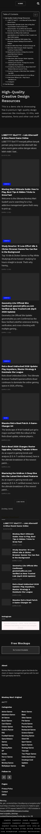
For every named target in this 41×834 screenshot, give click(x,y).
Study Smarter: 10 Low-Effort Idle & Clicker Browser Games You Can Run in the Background (22, 30)
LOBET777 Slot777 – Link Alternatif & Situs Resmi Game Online (22, 21)
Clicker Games (7, 727)
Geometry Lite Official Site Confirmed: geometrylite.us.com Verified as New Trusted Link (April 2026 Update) (22, 35)
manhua (34, 825)
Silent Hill (25, 739)
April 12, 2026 (7, 212)
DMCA (4, 795)
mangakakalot (7, 820)
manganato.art (5, 825)
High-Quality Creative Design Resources (17, 18)
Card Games (6, 724)
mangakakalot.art (16, 823)
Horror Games (7, 757)
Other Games (27, 718)
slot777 (4, 702)
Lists (3, 760)
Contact (5, 792)
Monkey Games (7, 763)
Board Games (7, 721)
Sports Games (27, 745)
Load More (20, 502)
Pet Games (26, 721)
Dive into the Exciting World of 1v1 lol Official (21, 75)
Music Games (27, 712)
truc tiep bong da (23, 831)
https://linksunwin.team (34, 831)
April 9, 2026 (6, 389)
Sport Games (27, 742)
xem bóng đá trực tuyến (11, 831)
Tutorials (25, 751)
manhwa (29, 825)
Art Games (6, 718)
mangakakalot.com (16, 820)
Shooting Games (28, 736)
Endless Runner (7, 730)
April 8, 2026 (6, 440)
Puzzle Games (27, 724)
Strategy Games (28, 748)
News (6, 418)
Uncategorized (27, 760)
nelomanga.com (26, 823)
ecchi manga (30, 828)
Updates (25, 763)
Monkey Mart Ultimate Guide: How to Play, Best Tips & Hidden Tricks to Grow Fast (21, 25)
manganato (25, 820)
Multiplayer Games (9, 766)
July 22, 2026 (6, 155)
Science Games (27, 733)
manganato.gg (13, 825)
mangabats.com (35, 823)
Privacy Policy (7, 789)
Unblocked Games (29, 757)
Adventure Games (8, 715)
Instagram (11, 82)
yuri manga (23, 828)
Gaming (7, 184)
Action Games (7, 712)
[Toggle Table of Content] (34, 15)
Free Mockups (9, 84)
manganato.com (33, 820)
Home (20, 3)
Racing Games (27, 727)
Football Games (8, 736)
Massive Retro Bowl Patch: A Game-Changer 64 (21, 45)
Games (4, 742)
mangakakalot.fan (6, 823)
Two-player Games (29, 754)
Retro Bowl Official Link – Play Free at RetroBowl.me (18, 78)
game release (7, 739)
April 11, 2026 (7, 332)
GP (3, 751)
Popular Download (13, 56)
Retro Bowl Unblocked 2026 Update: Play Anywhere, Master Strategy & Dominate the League (20, 41)
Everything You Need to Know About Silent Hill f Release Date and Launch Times (22, 68)
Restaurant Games (29, 730)
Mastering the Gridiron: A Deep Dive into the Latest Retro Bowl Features (20, 53)
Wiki (23, 766)
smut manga (16, 828)
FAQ (3, 733)
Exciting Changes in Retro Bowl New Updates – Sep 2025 (22, 72)
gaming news (7, 748)
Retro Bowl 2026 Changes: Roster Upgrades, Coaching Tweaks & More (20, 49)
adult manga (8, 828)
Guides (4, 754)
